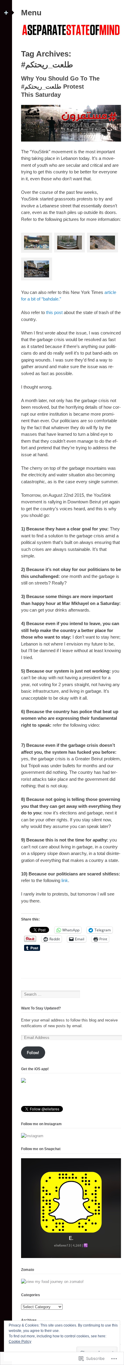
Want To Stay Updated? (41, 1008)
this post (54, 312)
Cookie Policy (20, 1341)
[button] (36, 244)
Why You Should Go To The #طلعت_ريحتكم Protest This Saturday (60, 86)
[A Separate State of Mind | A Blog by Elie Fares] (71, 36)
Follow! (33, 1052)
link (64, 880)
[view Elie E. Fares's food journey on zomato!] (52, 1281)
